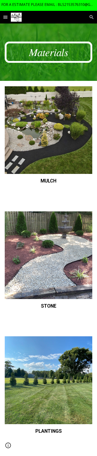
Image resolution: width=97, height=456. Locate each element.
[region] (48, 5)
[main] (48, 52)
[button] (5, 17)
